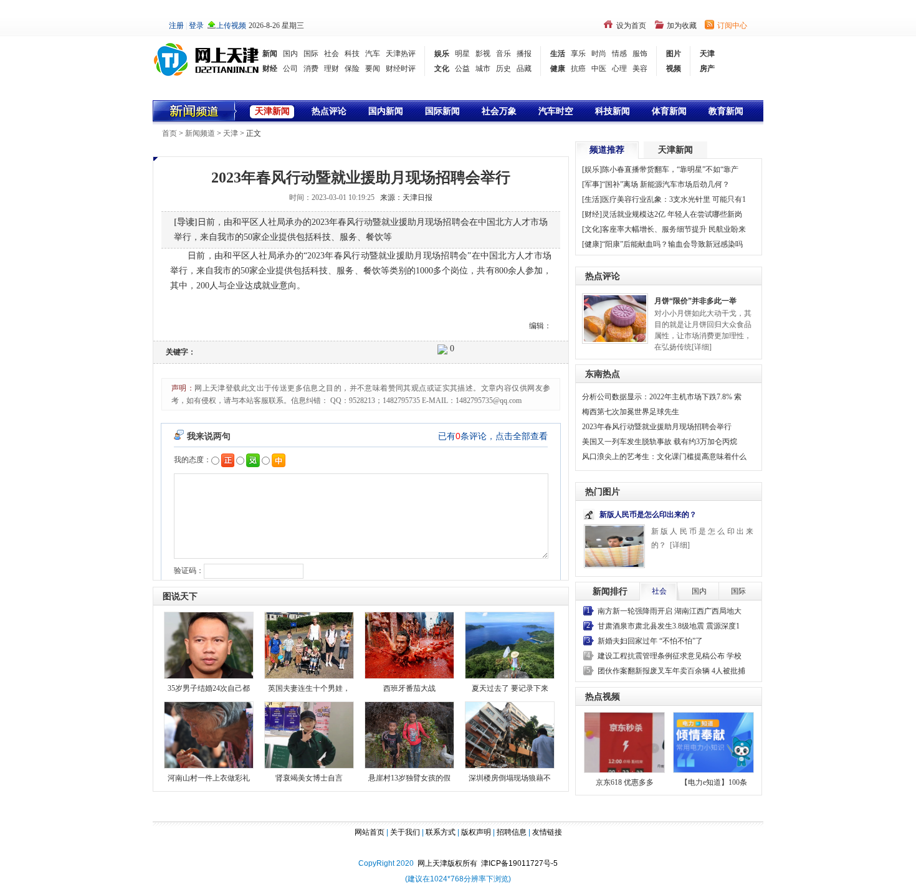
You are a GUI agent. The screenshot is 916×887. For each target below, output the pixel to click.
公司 (290, 68)
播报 (524, 53)
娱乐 (441, 53)
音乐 (503, 53)
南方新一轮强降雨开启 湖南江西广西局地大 (670, 611)
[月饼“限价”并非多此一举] (615, 317)
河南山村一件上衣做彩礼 (209, 778)
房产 (707, 68)
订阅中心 (732, 25)
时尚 (598, 53)
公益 (462, 68)
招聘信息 (512, 832)
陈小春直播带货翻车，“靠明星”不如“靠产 (670, 169)
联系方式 (441, 832)
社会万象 (499, 111)
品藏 (524, 68)
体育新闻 (669, 111)
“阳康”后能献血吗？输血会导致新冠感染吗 (672, 244)
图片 (673, 53)
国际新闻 (442, 111)
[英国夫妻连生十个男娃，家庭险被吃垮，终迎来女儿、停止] (309, 644)
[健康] (592, 244)
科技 (352, 53)
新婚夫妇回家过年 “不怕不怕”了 (650, 641)
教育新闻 (725, 111)
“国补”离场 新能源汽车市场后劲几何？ (666, 184)
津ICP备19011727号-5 (519, 863)
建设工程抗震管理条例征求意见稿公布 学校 (670, 656)
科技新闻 (612, 111)
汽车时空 (555, 111)
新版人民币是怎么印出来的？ (648, 514)
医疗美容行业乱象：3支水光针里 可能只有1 (674, 199)
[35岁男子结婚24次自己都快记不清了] (209, 644)
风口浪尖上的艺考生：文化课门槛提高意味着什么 (664, 456)
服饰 (639, 53)
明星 (462, 53)
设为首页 (631, 25)
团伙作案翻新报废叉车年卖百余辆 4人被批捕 (671, 670)
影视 (482, 53)
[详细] (702, 347)
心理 (619, 68)
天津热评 (401, 53)
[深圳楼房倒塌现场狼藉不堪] (510, 734)
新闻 (269, 53)
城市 (482, 68)
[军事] (592, 184)
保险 (352, 68)
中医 (598, 68)
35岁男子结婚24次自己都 (209, 688)
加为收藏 (682, 25)
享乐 (578, 53)
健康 (557, 68)
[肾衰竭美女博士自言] (309, 734)
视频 (673, 68)
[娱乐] (592, 169)
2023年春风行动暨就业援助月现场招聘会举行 (657, 426)
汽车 (372, 53)
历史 (503, 68)
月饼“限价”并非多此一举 (695, 300)
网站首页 (369, 832)
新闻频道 (200, 133)
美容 (639, 68)
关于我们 (405, 832)
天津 (707, 53)
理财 (331, 68)
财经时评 (401, 68)
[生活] (592, 199)
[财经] (592, 214)
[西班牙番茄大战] (409, 644)
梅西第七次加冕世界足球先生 (630, 411)
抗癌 (578, 68)
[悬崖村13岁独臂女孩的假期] (409, 734)
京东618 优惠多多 (625, 782)
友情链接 (547, 832)
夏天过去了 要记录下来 (510, 688)
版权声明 (476, 832)
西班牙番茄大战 (409, 688)
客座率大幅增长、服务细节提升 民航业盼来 (674, 229)
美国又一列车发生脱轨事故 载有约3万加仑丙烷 (659, 441)
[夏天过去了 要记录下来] (510, 644)
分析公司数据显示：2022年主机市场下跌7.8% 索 (662, 396)
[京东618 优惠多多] (624, 742)
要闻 (372, 68)
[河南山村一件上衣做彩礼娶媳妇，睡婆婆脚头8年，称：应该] (209, 734)
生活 (557, 53)
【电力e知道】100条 (713, 782)
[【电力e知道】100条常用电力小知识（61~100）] (713, 742)
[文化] (592, 229)
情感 (619, 53)
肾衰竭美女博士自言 (309, 778)
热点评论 (329, 111)
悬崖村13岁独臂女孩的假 (409, 778)
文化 (441, 68)
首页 (169, 133)
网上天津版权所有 (449, 863)
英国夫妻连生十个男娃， (309, 688)
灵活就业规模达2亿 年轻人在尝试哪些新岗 (672, 214)
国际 (310, 53)
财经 (269, 68)
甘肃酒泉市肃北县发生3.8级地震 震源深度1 (669, 626)
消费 (310, 68)
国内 (290, 53)
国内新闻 (385, 111)
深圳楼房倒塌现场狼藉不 (510, 778)
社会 (331, 53)
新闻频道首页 (195, 110)
